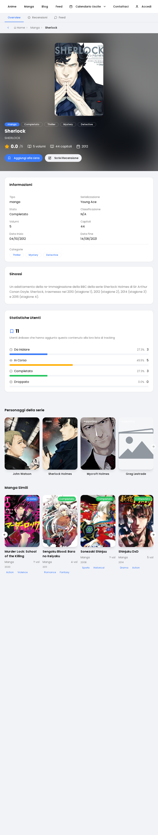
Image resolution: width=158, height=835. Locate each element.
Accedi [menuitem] (146, 6)
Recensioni (39, 17)
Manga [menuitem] (29, 6)
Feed (62, 17)
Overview (14, 17)
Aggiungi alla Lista (27, 158)
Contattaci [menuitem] (121, 6)
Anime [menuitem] (12, 6)
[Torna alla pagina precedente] (8, 28)
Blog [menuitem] (45, 6)
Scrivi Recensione (66, 158)
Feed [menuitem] (59, 6)
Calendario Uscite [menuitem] (88, 6)
